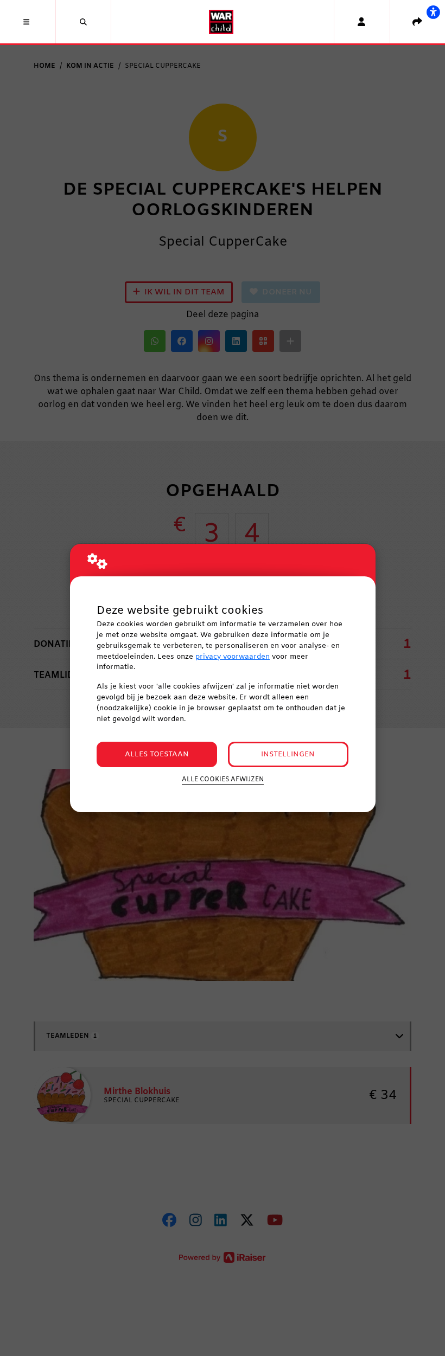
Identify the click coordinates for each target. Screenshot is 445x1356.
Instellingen (288, 754)
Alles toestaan (157, 754)
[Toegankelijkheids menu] (433, 11)
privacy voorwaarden (232, 656)
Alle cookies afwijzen (223, 779)
